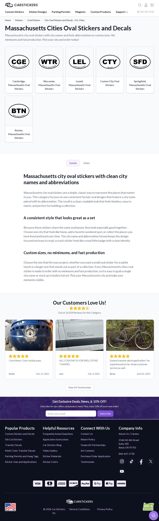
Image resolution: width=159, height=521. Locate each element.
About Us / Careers (129, 433)
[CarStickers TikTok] (131, 462)
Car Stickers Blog (52, 444)
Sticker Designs (38, 11)
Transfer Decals (13, 444)
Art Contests (87, 450)
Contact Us (87, 433)
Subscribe (105, 413)
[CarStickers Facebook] (141, 462)
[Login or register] (146, 5)
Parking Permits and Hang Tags (22, 456)
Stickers (19, 20)
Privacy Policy (104, 509)
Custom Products (101, 11)
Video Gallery (50, 450)
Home (8, 20)
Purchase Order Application (95, 456)
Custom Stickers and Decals (20, 433)
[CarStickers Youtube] (122, 472)
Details (73, 162)
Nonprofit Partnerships (93, 444)
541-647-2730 (147, 11)
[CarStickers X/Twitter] (151, 462)
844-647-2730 (126, 453)
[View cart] (152, 5)
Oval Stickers (33, 20)
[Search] (140, 5)
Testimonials (87, 461)
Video (86, 162)
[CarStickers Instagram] (122, 462)
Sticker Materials (52, 456)
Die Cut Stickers (13, 439)
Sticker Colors (50, 461)
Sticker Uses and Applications (21, 461)
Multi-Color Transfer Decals (20, 450)
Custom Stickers (14, 11)
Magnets (80, 11)
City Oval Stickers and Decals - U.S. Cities (65, 20)
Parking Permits (61, 11)
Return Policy (88, 439)
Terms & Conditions (79, 509)
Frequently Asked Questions (58, 433)
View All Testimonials (79, 387)
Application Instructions (55, 439)
